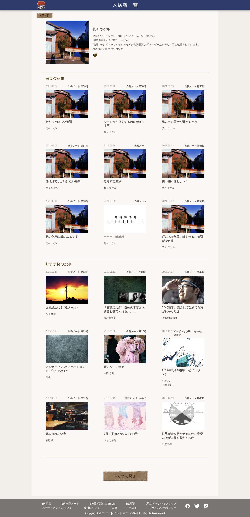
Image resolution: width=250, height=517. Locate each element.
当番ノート (70, 503)
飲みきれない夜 (56, 433)
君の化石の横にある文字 (62, 236)
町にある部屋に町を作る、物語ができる (182, 238)
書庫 (114, 507)
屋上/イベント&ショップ (161, 503)
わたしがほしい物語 (59, 121)
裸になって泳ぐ (114, 366)
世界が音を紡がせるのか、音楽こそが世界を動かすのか (182, 435)
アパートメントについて (57, 507)
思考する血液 (112, 181)
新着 (46, 503)
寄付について (92, 507)
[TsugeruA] (95, 55)
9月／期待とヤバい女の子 (121, 433)
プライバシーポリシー (162, 507)
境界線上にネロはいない (62, 307)
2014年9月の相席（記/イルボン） (181, 372)
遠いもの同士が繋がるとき (179, 121)
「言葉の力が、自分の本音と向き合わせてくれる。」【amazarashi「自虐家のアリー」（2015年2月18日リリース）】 (124, 309)
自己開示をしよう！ (175, 181)
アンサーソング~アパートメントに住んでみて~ (65, 368)
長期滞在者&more (102, 503)
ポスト (133, 507)
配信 (131, 503)
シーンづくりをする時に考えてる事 (124, 123)
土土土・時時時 (114, 236)
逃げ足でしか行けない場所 (63, 181)
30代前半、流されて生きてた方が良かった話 (182, 309)
